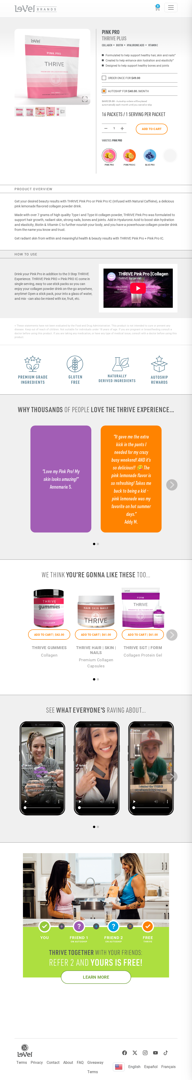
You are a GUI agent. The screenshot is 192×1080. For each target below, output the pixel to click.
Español (151, 1066)
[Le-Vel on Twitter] (135, 1052)
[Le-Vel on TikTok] (166, 1052)
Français (168, 1066)
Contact (53, 1062)
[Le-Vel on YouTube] (155, 1052)
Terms (21, 1062)
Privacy (37, 1062)
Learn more (96, 977)
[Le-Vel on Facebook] (124, 1052)
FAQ (80, 1062)
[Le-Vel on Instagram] (145, 1052)
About (68, 1062)
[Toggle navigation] (170, 7)
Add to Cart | (49, 634)
